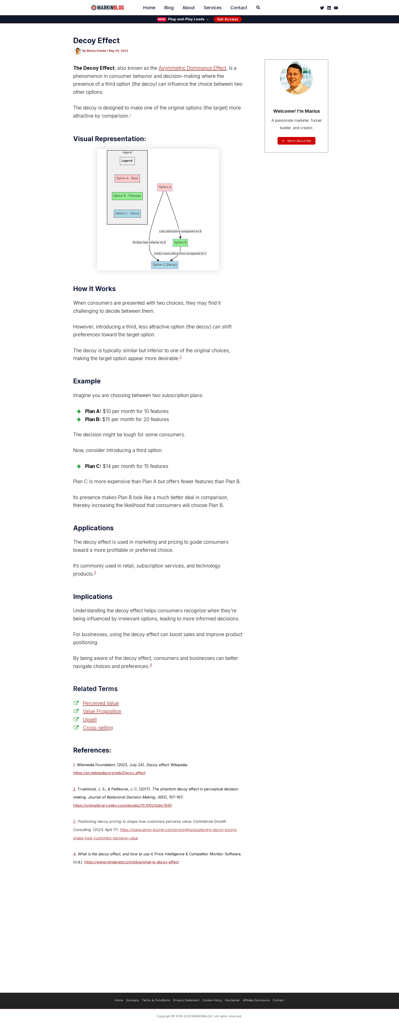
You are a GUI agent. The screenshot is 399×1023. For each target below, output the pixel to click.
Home (119, 1000)
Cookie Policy (212, 1000)
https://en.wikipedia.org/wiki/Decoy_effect (109, 773)
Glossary (132, 1000)
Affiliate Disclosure (256, 1000)
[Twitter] (322, 8)
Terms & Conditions (156, 1000)
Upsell (90, 719)
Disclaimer (232, 1000)
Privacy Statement (186, 1000)
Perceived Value (101, 703)
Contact (278, 1000)
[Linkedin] (329, 8)
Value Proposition (102, 711)
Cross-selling (98, 728)
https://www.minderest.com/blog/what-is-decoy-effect (131, 862)
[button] (258, 8)
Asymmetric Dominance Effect (192, 68)
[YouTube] (336, 8)
